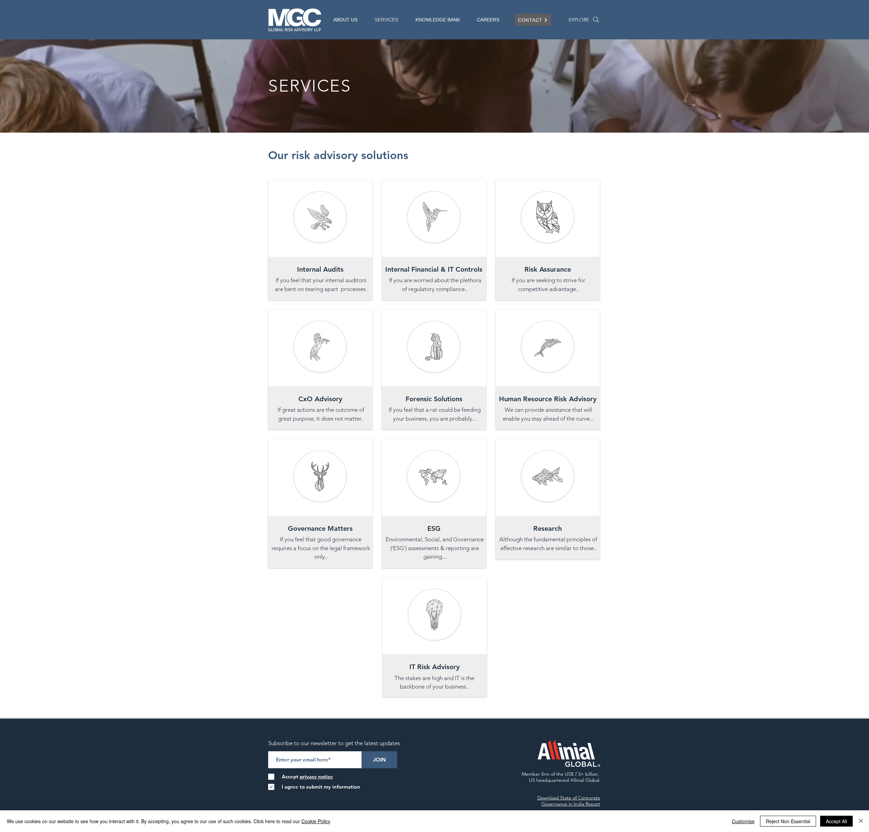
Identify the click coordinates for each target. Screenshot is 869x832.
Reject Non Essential (788, 821)
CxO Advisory (320, 399)
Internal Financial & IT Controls (433, 269)
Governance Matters (320, 528)
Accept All (836, 821)
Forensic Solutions (434, 399)
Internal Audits (320, 269)
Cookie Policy (315, 821)
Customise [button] (743, 821)
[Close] (861, 821)
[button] (349, 19)
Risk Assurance (547, 269)
